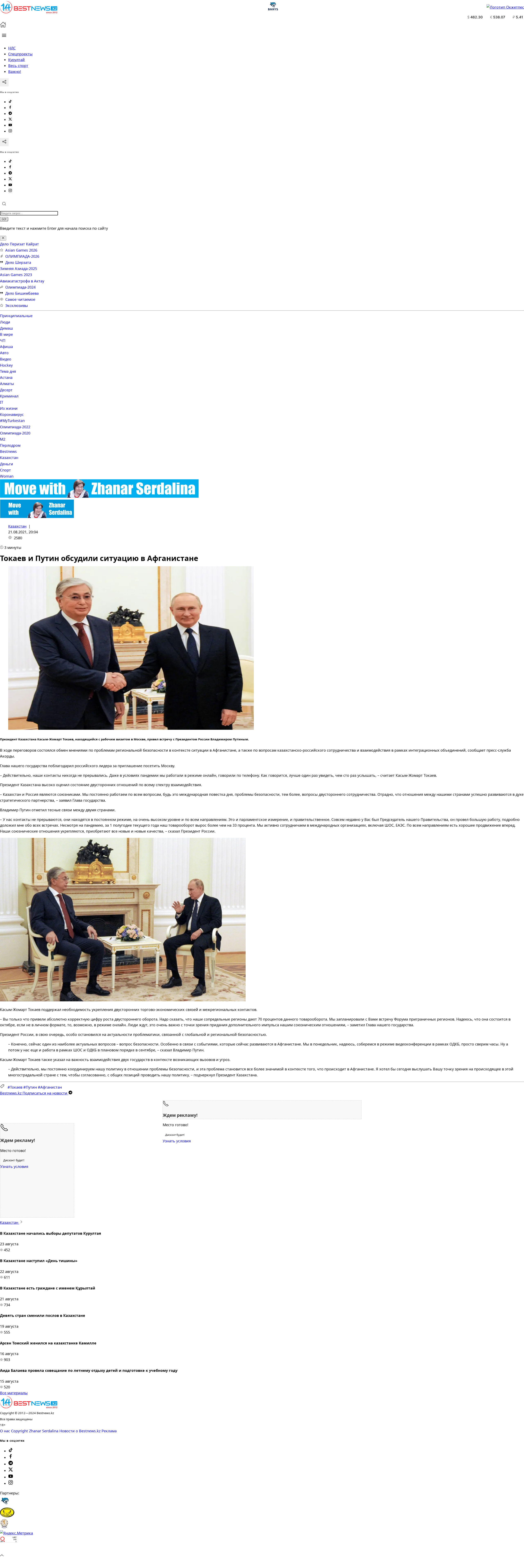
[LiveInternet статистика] (9, 1549)
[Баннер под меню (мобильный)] (37, 516)
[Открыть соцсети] (4, 82)
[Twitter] (10, 119)
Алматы (7, 383)
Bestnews (8, 451)
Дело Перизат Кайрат (19, 244)
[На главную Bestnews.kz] (28, 1406)
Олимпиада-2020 (15, 433)
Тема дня (8, 371)
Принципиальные (16, 315)
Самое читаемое (20, 299)
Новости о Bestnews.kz (80, 1430)
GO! (4, 219)
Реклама (109, 1430)
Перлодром (10, 445)
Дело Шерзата (18, 262)
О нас (5, 1430)
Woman (7, 476)
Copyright (19, 1430)
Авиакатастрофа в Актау (22, 281)
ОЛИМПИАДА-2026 (22, 256)
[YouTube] (10, 125)
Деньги (6, 463)
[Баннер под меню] (99, 496)
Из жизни (9, 408)
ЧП (2, 340)
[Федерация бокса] (4, 1527)
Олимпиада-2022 (15, 426)
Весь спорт (18, 65)
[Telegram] (10, 113)
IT (1, 402)
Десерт (6, 389)
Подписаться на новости (34, 1093)
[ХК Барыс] (5, 1504)
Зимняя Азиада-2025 (18, 268)
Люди (5, 322)
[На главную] (3, 26)
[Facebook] (10, 107)
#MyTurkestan (12, 420)
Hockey (6, 365)
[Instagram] (10, 131)
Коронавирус (12, 414)
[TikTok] (10, 101)
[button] (4, 35)
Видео (5, 359)
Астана (6, 377)
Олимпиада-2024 (20, 287)
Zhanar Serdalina (43, 1430)
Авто (4, 352)
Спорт (5, 470)
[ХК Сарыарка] (7, 1515)
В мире (6, 334)
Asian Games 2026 (21, 250)
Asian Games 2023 (16, 274)
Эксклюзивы (16, 305)
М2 (2, 439)
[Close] (3, 238)
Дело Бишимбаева (22, 293)
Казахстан (9, 457)
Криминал (9, 396)
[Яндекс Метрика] (16, 1533)
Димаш (6, 328)
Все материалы (14, 1392)
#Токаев (15, 1087)
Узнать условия (177, 1140)
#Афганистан (50, 1087)
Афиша (6, 346)
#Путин (30, 1087)
